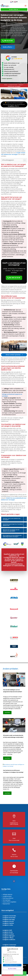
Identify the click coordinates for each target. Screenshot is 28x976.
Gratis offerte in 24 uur (11, 965)
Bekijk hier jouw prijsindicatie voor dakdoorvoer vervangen (13, 499)
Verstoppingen (6, 900)
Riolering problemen (8, 898)
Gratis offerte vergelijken (9, 902)
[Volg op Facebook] (14, 881)
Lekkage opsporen (7, 894)
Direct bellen (13, 968)
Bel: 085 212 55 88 (14, 277)
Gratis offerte (13, 9)
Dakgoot (21, 84)
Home (5, 84)
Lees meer (7, 712)
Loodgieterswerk (12, 84)
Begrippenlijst (6, 904)
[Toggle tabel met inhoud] (23, 160)
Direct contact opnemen (13, 355)
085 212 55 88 (8, 40)
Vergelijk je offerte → (14, 106)
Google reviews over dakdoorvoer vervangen (13, 153)
